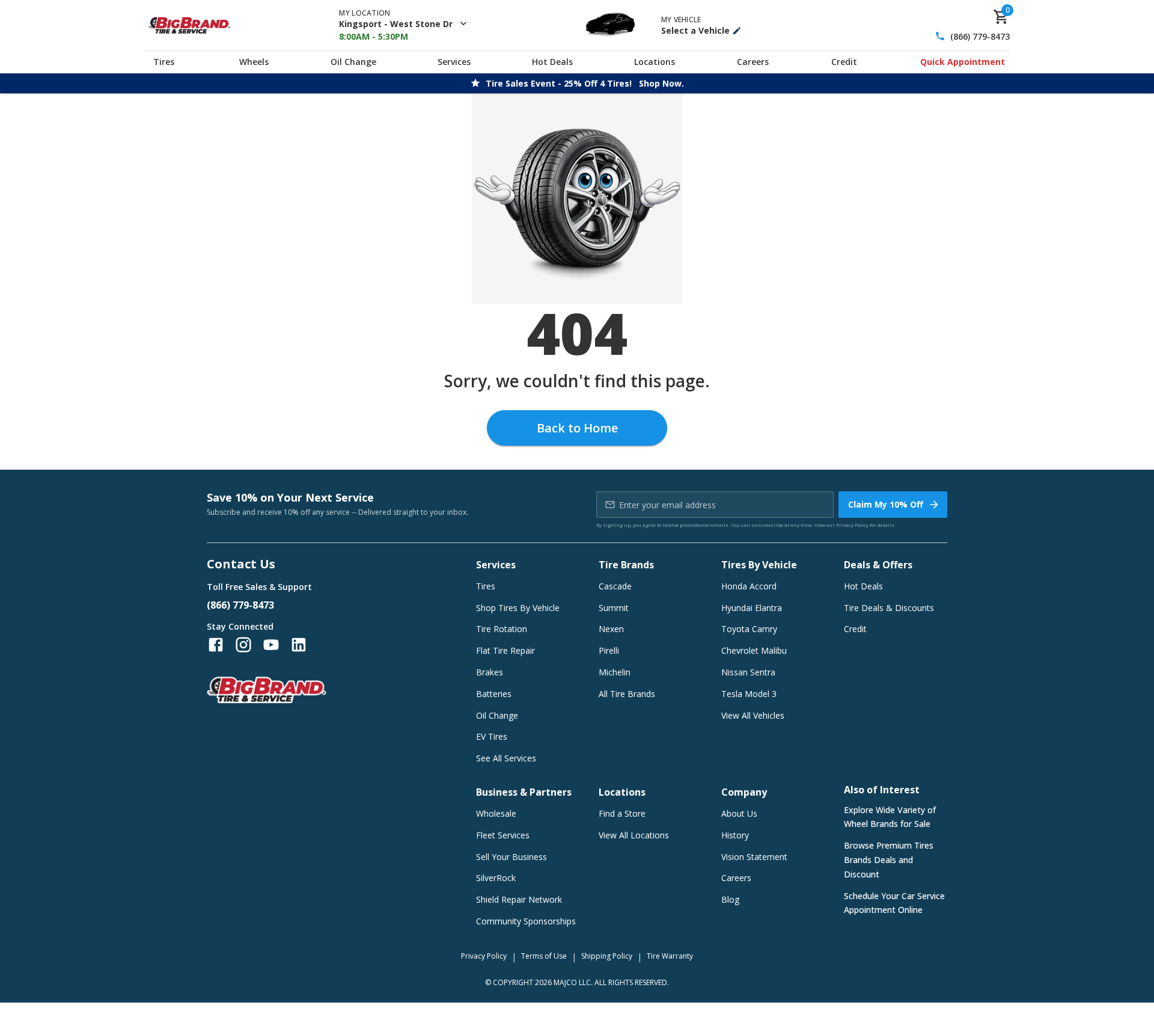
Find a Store (622, 813)
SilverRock (496, 877)
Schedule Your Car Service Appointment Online (894, 903)
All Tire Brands (627, 693)
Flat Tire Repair (505, 650)
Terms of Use (544, 956)
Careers (753, 61)
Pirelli (609, 650)
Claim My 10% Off (885, 504)
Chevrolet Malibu (754, 650)
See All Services (506, 758)
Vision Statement (754, 856)
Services (454, 61)
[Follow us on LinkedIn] (299, 645)
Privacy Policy (852, 524)
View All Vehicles (752, 715)
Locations (654, 61)
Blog (730, 899)
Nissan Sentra (748, 672)
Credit (844, 61)
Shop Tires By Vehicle (518, 607)
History (735, 835)
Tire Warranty (670, 956)
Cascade (615, 586)
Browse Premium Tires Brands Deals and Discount (888, 860)
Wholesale (496, 813)
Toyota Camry (749, 628)
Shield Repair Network (519, 899)
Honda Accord (749, 586)
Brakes (489, 672)
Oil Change (353, 61)
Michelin (614, 672)
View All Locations (634, 835)
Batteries (493, 693)
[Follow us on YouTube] (271, 645)
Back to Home (577, 428)
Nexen (611, 628)
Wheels (254, 61)
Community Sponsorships (526, 921)
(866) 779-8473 (980, 36)
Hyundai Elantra (751, 607)
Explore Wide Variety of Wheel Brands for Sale (890, 817)
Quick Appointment (962, 61)
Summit (614, 607)
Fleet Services (503, 835)
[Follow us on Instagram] (243, 645)
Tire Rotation (501, 628)
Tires (163, 61)
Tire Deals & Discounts (889, 607)
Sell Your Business (511, 856)
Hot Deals (552, 61)
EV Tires (491, 736)
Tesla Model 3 (749, 693)
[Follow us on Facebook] (216, 645)
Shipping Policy (606, 956)
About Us (739, 813)
